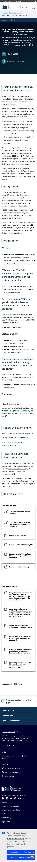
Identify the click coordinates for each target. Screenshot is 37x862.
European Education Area (17, 469)
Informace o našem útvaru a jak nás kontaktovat (14, 757)
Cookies (4, 814)
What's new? (5, 20)
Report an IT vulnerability (10, 806)
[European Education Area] (6, 6)
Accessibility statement (10, 746)
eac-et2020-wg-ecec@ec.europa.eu (15, 411)
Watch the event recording (22, 434)
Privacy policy (6, 818)
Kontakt (4, 802)
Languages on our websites (11, 810)
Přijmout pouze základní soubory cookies (22, 857)
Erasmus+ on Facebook (12, 442)
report (14, 314)
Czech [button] (26, 7)
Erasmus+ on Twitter (11, 445)
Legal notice (6, 822)
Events (13, 20)
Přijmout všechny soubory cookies (21, 852)
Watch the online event (15, 61)
